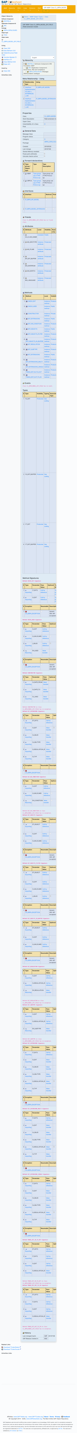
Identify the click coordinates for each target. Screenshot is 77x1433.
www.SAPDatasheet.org (34, 1419)
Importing (28, 592)
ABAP (5, 8)
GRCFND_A (7, 21)
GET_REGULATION (34, 344)
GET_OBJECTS (32, 329)
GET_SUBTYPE (32, 349)
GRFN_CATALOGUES (10, 30)
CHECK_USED (32, 306)
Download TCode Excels (12, 1349)
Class (5, 35)
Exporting (28, 722)
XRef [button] (39, 8)
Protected (48, 242)
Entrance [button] (32, 8)
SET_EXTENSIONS (34, 354)
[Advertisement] (10, 106)
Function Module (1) (10, 57)
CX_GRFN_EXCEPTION (32, 613)
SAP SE (21, 1428)
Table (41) (7, 64)
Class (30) (7, 48)
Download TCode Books (12, 1347)
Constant (41, 235)
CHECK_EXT (32, 301)
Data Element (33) (10, 50)
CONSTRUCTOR (33, 313)
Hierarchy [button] (12, 8)
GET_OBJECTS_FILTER (35, 334)
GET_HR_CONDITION (35, 324)
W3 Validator (13, 1430)
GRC (5, 26)
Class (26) (7, 71)
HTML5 (20, 1430)
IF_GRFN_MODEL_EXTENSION (46, 99)
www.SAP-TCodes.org (35, 1416)
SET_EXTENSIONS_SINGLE (34, 367)
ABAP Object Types (36, 17)
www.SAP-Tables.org (20, 1416)
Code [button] (25, 8)
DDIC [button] (19, 8)
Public (47, 235)
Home (26, 17)
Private (53, 313)
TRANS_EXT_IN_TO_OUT (34, 372)
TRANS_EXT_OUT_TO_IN (34, 377)
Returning (28, 653)
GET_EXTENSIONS (34, 318)
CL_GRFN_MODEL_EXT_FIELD (11, 41)
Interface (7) (8, 59)
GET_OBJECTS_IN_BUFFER (34, 341)
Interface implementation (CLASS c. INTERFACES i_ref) (30, 91)
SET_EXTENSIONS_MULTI (34, 362)
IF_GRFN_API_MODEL (43, 87)
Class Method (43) (10, 62)
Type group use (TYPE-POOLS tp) (37, 176)
